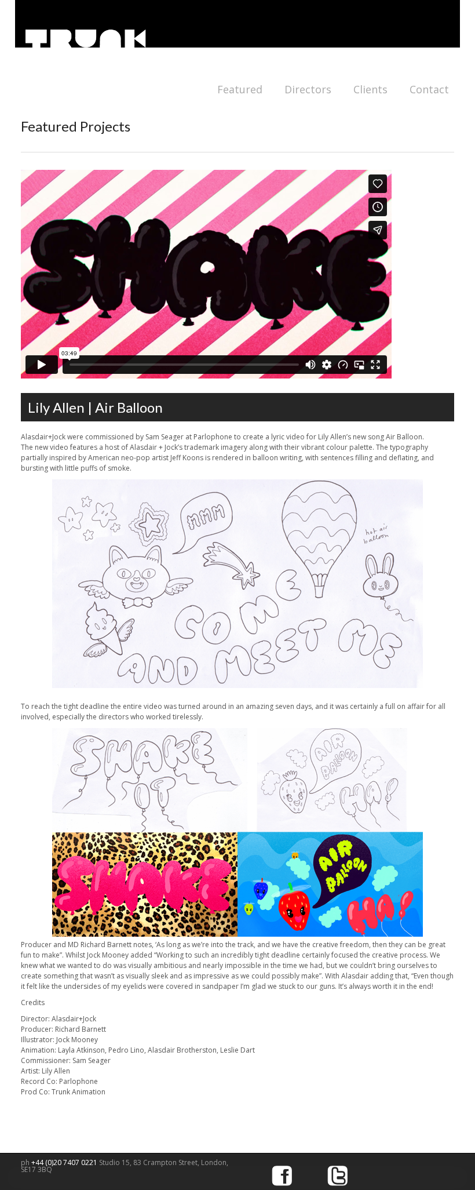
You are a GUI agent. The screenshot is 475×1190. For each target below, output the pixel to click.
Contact (429, 89)
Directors (307, 89)
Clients (370, 89)
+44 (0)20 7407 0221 (65, 1162)
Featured (239, 89)
